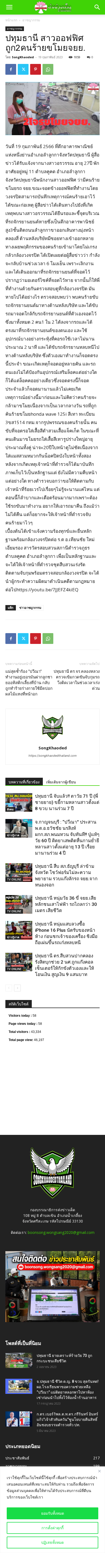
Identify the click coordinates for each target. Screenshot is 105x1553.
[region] (52, 1509)
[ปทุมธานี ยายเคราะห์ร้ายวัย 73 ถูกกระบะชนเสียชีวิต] (18, 1360)
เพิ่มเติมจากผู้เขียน (61, 782)
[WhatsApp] (48, 69)
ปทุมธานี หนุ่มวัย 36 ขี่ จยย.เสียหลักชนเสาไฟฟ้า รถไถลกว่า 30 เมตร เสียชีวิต (66, 904)
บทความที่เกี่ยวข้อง (24, 782)
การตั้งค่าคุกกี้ (52, 1527)
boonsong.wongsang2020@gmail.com (61, 1232)
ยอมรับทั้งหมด (52, 1513)
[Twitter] (23, 69)
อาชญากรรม (31, 20)
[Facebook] (10, 69)
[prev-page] (8, 988)
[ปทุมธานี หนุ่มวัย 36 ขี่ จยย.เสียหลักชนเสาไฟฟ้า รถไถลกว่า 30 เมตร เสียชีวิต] (18, 904)
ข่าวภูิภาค (13, 835)
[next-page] (17, 988)
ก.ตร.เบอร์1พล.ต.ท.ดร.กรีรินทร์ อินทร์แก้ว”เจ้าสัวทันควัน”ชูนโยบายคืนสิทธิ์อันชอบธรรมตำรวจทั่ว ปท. (67, 1419)
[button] (9, 7)
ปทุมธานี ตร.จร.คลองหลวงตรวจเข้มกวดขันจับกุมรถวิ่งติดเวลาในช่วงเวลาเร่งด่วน (77, 680)
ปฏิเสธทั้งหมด (52, 1542)
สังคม (10, 809)
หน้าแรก (11, 20)
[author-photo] (52, 740)
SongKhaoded (23, 57)
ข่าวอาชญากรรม (30, 608)
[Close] (99, 1471)
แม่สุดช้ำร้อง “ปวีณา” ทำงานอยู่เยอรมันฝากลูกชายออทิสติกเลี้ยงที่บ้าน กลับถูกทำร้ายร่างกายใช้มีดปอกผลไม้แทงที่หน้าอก (28, 683)
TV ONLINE (14, 879)
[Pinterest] (35, 69)
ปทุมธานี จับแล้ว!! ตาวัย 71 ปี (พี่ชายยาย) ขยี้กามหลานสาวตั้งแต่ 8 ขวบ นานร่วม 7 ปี (67, 802)
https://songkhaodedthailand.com (53, 755)
